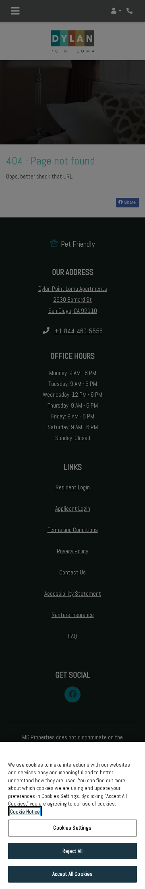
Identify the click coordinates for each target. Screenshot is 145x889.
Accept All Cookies (72, 874)
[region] (72, 815)
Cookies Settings (72, 827)
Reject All (72, 851)
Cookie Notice (25, 811)
